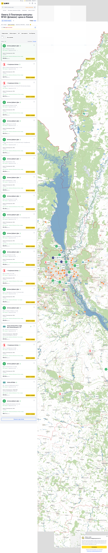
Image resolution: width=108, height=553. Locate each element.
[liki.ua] (6, 3)
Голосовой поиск (35, 7)
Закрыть (107, 536)
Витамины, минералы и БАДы (14, 10)
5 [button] (72, 258)
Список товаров (32, 3)
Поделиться (13, 20)
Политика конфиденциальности (94, 551)
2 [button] (76, 314)
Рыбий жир (24, 10)
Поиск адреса (2, 27)
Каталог (4, 10)
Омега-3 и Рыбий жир (32, 10)
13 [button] (62, 270)
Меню (2, 3)
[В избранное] (34, 45)
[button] (107, 370)
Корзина (35, 3)
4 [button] (103, 283)
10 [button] (64, 273)
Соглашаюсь (94, 547)
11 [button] (73, 276)
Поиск (2, 7)
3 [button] (45, 307)
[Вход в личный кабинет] (30, 3)
